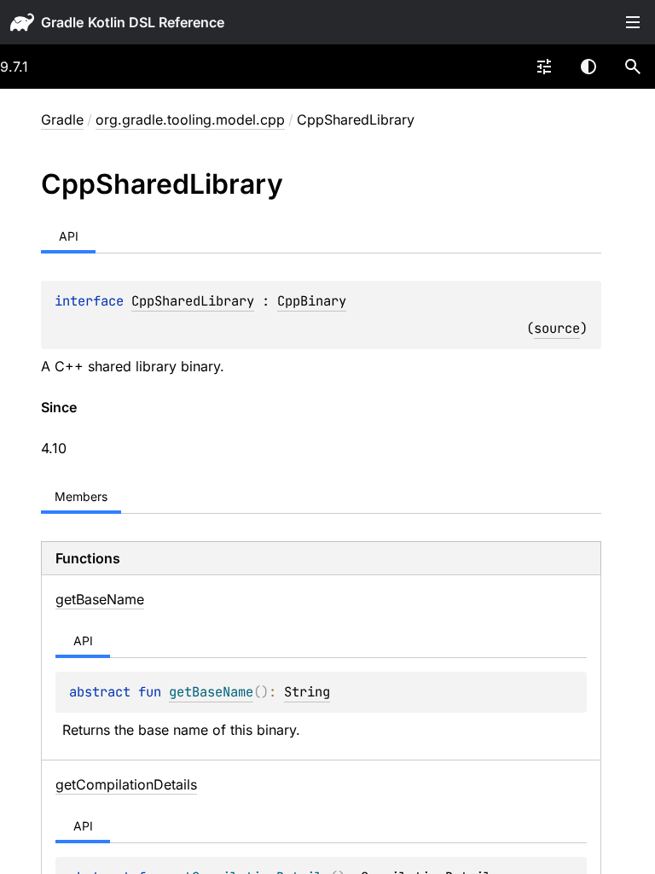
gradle (62, 22)
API (68, 236)
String (307, 692)
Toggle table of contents (633, 22)
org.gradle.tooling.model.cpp (190, 119)
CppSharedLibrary (192, 301)
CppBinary (311, 301)
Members (81, 496)
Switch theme (588, 66)
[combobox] (544, 66)
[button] (633, 66)
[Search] (633, 66)
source (557, 328)
